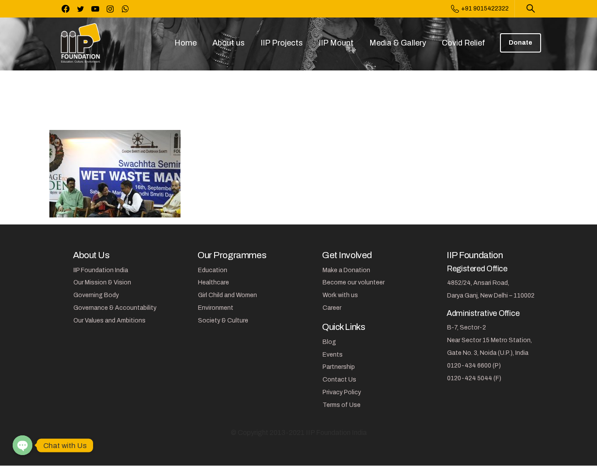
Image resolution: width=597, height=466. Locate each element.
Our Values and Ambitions (109, 320)
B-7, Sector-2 (466, 327)
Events (333, 354)
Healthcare (213, 282)
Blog (329, 342)
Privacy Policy (342, 392)
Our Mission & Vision (102, 282)
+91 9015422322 (485, 8)
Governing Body (96, 295)
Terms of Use (342, 405)
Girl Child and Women (227, 295)
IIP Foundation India (100, 270)
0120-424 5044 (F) (474, 378)
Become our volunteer (354, 282)
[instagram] (110, 9)
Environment (215, 308)
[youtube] (95, 9)
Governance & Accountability (114, 308)
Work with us (340, 295)
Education (212, 270)
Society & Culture (223, 320)
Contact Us (339, 379)
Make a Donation (346, 270)
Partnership (339, 367)
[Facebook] (65, 9)
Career (332, 308)
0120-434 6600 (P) (474, 365)
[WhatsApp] (125, 9)
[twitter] (80, 9)
